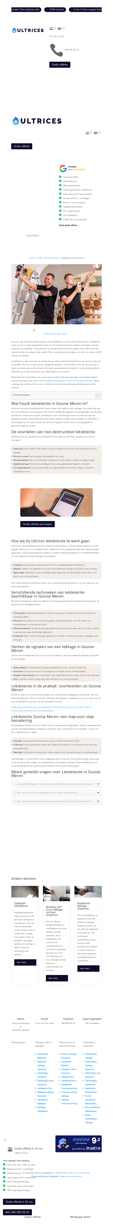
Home (31, 258)
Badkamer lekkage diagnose (83, 905)
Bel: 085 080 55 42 (17, 1212)
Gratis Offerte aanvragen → (56, 333)
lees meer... (22, 962)
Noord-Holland (51, 258)
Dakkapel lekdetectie (21, 904)
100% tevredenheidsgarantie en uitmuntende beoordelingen (65, 380)
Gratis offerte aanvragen (37, 524)
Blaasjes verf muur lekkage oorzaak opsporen (54, 911)
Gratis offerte (60, 64)
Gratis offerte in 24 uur (19, 1202)
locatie (39, 258)
